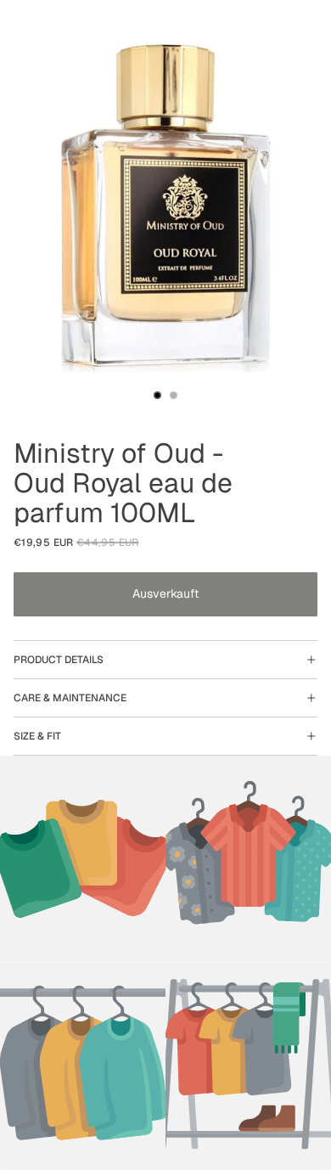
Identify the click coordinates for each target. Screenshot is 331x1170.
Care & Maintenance (70, 698)
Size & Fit (37, 736)
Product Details (59, 660)
